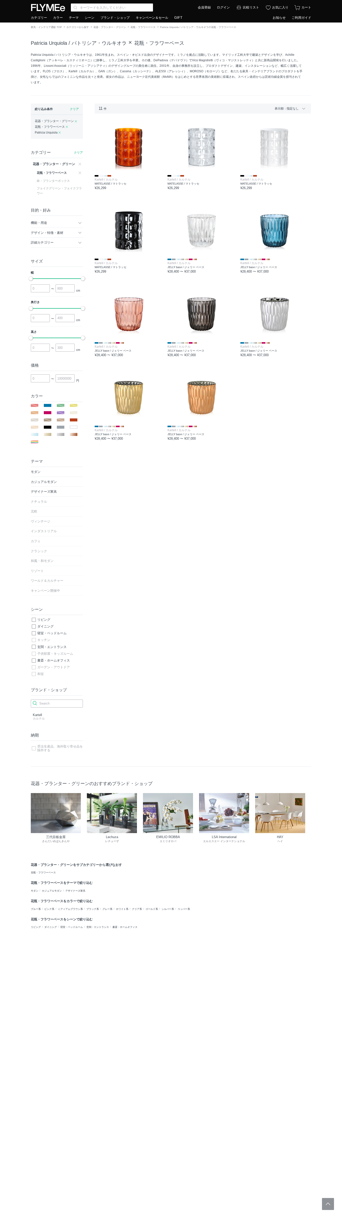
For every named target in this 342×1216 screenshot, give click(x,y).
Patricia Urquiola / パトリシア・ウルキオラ (79, 43)
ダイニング (45, 626)
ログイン (223, 7)
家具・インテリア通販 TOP (46, 27)
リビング (43, 620)
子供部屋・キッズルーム (55, 654)
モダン (34, 890)
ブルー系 (36, 909)
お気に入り (280, 7)
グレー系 (107, 909)
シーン (89, 18)
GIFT (178, 18)
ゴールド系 (151, 909)
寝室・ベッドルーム (52, 633)
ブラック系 (92, 909)
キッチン (43, 640)
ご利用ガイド (301, 18)
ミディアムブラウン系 (70, 909)
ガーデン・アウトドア (53, 667)
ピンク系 (49, 909)
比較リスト (251, 7)
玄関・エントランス (52, 647)
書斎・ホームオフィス (53, 660)
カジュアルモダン (52, 890)
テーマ (74, 18)
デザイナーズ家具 (75, 890)
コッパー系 (184, 909)
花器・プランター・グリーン (109, 27)
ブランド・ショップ (115, 18)
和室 (40, 674)
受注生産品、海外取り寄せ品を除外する (60, 748)
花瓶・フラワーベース (142, 27)
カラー (58, 18)
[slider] (31, 279)
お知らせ (279, 18)
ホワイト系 (122, 909)
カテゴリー (39, 18)
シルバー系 (167, 909)
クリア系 (137, 909)
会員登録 (204, 7)
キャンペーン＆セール (152, 18)
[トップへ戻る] (328, 1204)
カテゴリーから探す (77, 27)
